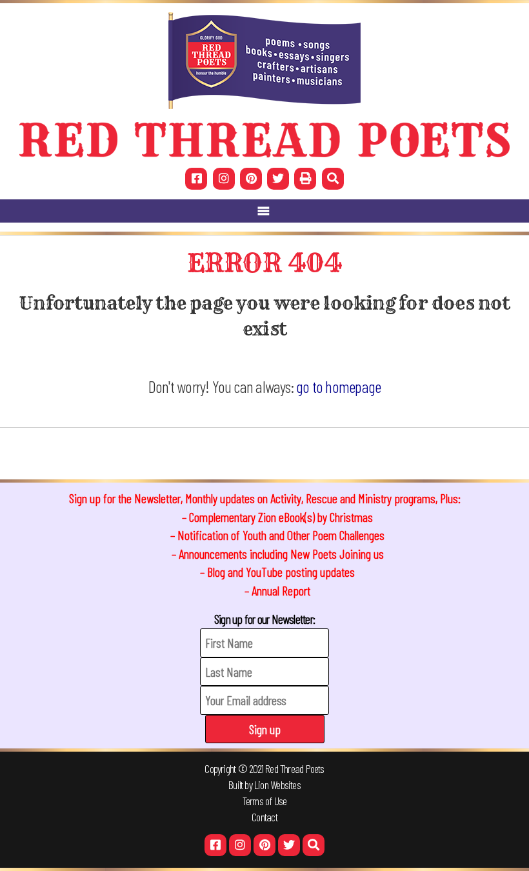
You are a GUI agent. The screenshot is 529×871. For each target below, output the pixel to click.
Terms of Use (265, 801)
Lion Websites (277, 784)
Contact (264, 817)
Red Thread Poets (294, 768)
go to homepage (338, 386)
